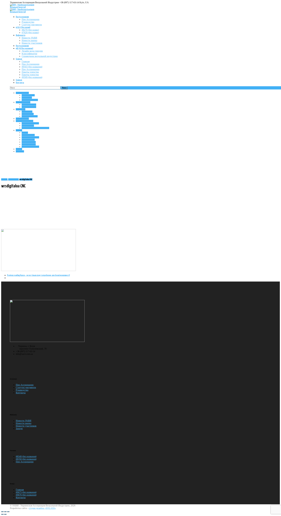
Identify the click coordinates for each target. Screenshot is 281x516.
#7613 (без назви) (23, 27)
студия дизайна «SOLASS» (42, 508)
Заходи (19, 428)
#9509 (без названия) (32, 77)
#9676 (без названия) (26, 495)
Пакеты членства (30, 72)
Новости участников (32, 43)
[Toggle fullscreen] (5, 511)
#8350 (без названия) (26, 459)
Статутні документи (32, 24)
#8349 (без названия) (26, 456)
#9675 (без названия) (26, 492)
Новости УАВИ (29, 38)
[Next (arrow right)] (5, 514)
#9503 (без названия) (32, 66)
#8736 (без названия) (24, 48)
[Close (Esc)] (2, 511)
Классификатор (29, 53)
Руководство (28, 22)
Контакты (20, 83)
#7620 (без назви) (30, 32)
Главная (19, 59)
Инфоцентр (20, 35)
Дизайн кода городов (32, 51)
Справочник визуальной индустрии (40, 56)
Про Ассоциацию (22, 17)
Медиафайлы (13, 179)
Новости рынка (29, 40)
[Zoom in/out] (8, 511)
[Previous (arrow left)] (2, 514)
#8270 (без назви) (30, 30)
